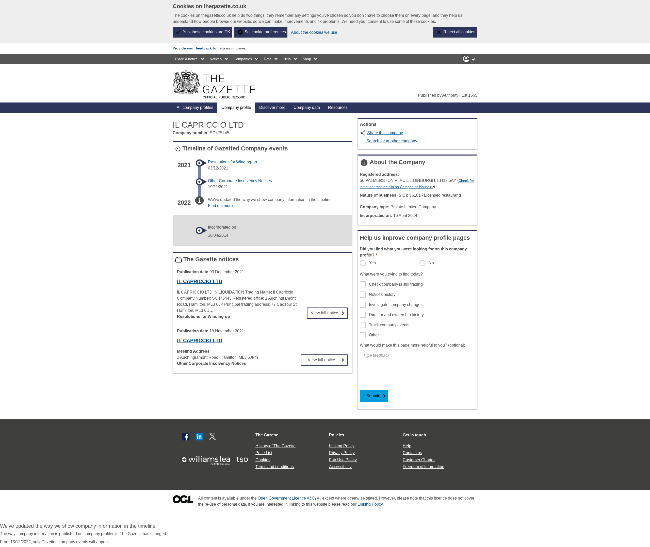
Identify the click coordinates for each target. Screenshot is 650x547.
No (431, 263)
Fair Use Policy (343, 460)
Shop (307, 59)
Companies (243, 59)
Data (267, 59)
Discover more (272, 107)
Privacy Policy (342, 453)
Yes (372, 263)
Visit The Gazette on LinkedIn (199, 436)
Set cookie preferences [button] (265, 32)
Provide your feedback (192, 48)
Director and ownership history (396, 315)
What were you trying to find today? (391, 274)
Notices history (382, 294)
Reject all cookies (459, 32)
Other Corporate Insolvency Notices (240, 181)
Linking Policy (341, 446)
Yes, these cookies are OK (206, 32)
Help (287, 59)
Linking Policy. (371, 504)
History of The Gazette (275, 446)
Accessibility (340, 467)
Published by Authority (438, 95)
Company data (307, 107)
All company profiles (195, 107)
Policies (336, 435)
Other (374, 335)
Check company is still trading (396, 284)
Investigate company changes (395, 304)
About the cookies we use (314, 32)
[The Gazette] (214, 84)
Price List (263, 453)
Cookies (262, 460)
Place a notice (186, 59)
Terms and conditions (274, 467)
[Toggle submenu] (203, 59)
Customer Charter (419, 460)
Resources (338, 107)
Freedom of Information (423, 467)
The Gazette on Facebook (185, 436)
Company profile (236, 107)
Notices (216, 59)
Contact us (412, 453)
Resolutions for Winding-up (232, 162)
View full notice (324, 311)
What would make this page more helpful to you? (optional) (412, 345)
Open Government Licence (183, 500)
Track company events (389, 325)
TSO (218, 459)
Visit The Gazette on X (213, 436)
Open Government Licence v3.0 (286, 498)
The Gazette (266, 435)
